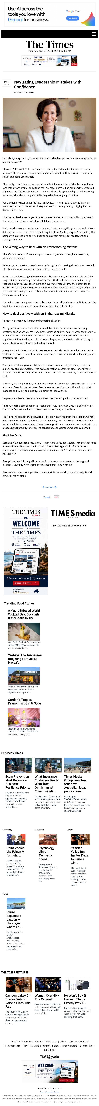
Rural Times (49, 1050)
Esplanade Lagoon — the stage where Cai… (15, 919)
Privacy (63, 1041)
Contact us (27, 1041)
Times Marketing (69, 1045)
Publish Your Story (50, 1045)
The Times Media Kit (78, 1041)
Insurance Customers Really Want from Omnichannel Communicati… (47, 783)
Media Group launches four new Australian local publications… (75, 783)
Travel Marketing (31, 1045)
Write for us (51, 1041)
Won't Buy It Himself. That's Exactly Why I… (75, 999)
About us (39, 1041)
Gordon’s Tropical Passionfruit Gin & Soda (24, 701)
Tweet (46, 497)
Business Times (87, 1045)
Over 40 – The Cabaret (47, 997)
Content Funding (12, 1045)
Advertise (15, 1041)
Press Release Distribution (49, 1092)
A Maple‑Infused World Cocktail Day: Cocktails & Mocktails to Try (24, 614)
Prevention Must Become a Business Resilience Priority (17, 782)
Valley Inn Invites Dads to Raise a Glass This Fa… (18, 1001)
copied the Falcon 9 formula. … (16, 851)
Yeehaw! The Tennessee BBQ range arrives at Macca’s (25, 659)
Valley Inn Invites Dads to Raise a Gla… (79, 855)
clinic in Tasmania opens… (46, 853)
